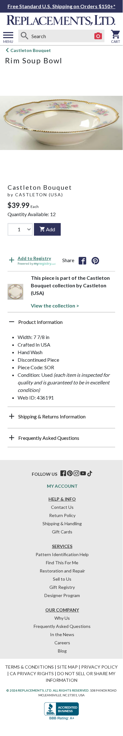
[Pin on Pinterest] (95, 260)
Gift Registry (62, 587)
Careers (62, 642)
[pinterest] (70, 473)
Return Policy (62, 515)
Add (50, 229)
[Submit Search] (24, 36)
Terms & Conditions (29, 667)
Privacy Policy (99, 667)
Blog (62, 650)
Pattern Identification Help (62, 554)
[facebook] (63, 473)
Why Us (62, 618)
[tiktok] (89, 473)
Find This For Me (62, 562)
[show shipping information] (12, 416)
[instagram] (76, 473)
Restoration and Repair (62, 570)
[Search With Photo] (98, 36)
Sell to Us (62, 579)
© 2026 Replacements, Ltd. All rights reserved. (47, 690)
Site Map (67, 667)
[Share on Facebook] (82, 260)
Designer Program (62, 595)
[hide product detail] (12, 322)
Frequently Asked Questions (62, 626)
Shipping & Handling (62, 523)
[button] (61, 324)
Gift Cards (62, 531)
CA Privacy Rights (32, 673)
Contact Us (62, 507)
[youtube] (83, 473)
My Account (62, 486)
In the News (62, 634)
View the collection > (55, 305)
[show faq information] (12, 438)
